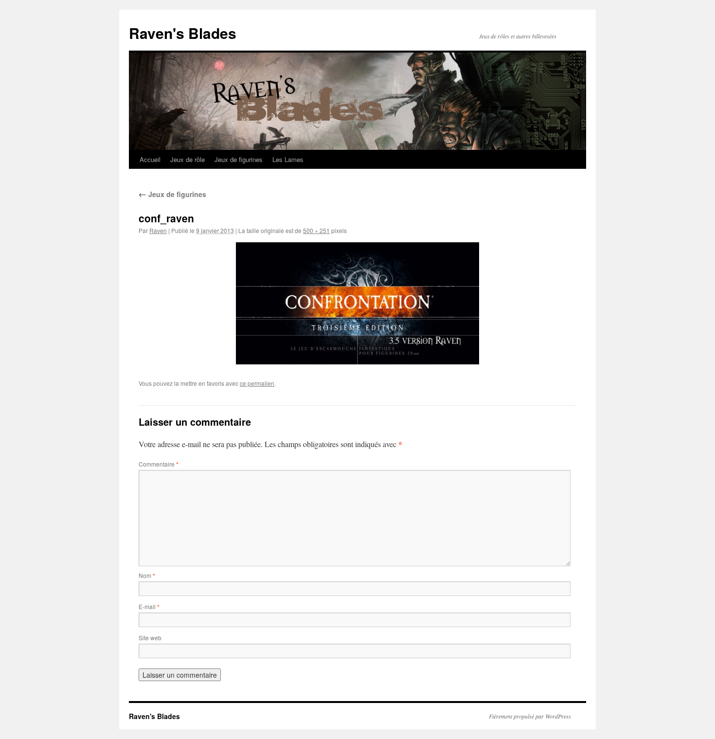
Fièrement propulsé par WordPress (530, 716)
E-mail (149, 606)
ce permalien (257, 383)
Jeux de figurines (238, 159)
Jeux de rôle (187, 159)
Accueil (150, 159)
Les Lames (288, 159)
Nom (147, 575)
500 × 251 (316, 230)
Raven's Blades (182, 32)
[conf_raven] (357, 303)
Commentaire (159, 464)
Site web (150, 637)
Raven (158, 230)
